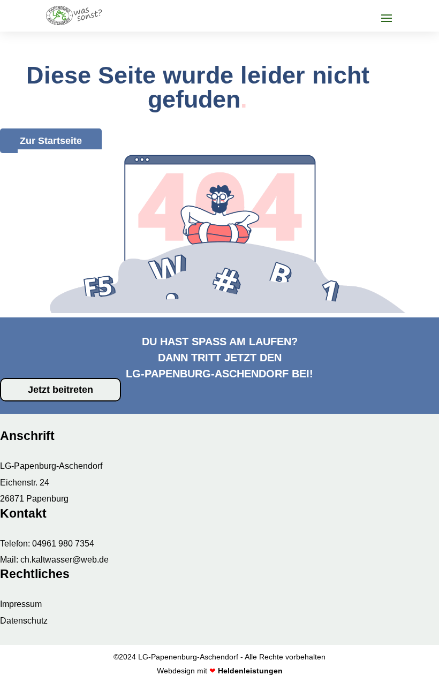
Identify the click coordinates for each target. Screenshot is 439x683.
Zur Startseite (51, 140)
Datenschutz (24, 620)
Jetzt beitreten (60, 389)
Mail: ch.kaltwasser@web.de (54, 559)
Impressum (21, 604)
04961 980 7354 (63, 543)
